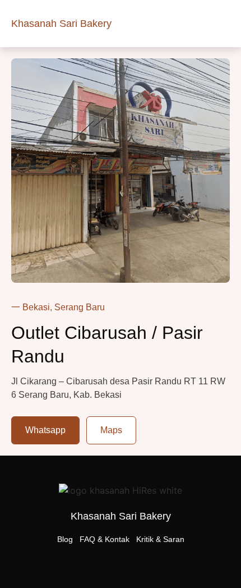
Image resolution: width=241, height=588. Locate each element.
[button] (222, 24)
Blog (65, 539)
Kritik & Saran (160, 539)
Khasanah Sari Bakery (61, 23)
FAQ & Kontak (104, 539)
